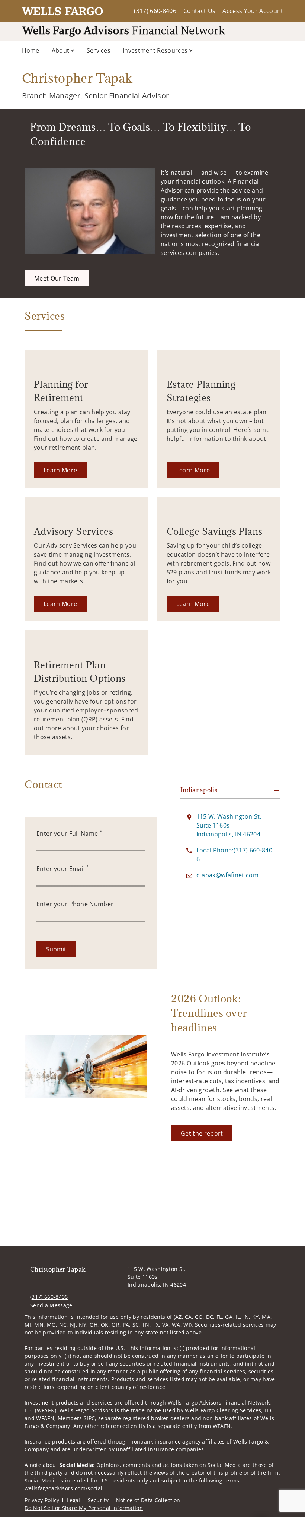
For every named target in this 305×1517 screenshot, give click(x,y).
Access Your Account (252, 11)
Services (99, 50)
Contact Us (199, 11)
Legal (73, 1500)
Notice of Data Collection (148, 1500)
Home (30, 50)
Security (98, 1500)
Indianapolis (198, 790)
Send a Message (51, 1305)
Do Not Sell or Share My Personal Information (84, 1507)
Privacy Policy (42, 1500)
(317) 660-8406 (155, 11)
